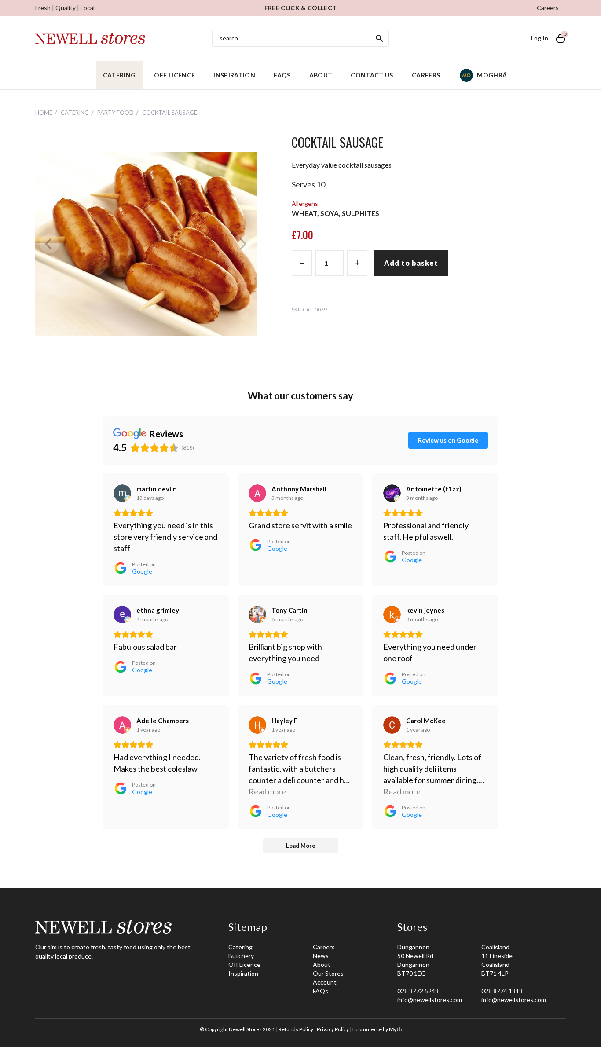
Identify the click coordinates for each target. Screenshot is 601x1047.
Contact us (372, 75)
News (321, 955)
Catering (119, 75)
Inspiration (234, 75)
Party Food (115, 112)
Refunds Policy (296, 1029)
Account (325, 982)
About (321, 75)
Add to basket (411, 263)
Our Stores (328, 973)
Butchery (241, 955)
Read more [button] (267, 791)
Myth (395, 1029)
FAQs (282, 75)
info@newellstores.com (429, 999)
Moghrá (492, 75)
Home (43, 112)
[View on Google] (122, 493)
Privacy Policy (333, 1029)
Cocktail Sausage (169, 112)
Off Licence (174, 75)
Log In (539, 38)
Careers (548, 7)
